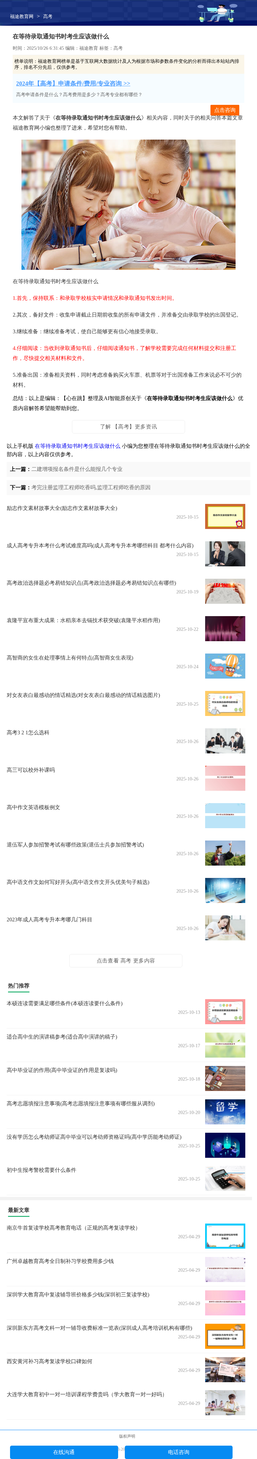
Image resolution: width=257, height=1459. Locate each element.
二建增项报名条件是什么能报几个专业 (76, 469)
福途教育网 (21, 16)
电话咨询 (178, 1452)
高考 (48, 16)
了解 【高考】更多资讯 (128, 426)
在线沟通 (64, 1452)
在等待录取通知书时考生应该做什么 (77, 446)
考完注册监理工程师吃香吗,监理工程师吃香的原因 (91, 487)
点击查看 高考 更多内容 (126, 960)
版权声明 (127, 1436)
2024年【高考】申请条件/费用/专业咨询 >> (73, 83)
